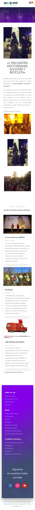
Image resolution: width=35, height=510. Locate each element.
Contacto (8, 405)
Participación (9, 416)
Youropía (8, 451)
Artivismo (8, 422)
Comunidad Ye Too (11, 399)
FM (21, 506)
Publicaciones (9, 402)
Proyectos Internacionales (14, 434)
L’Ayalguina (8, 445)
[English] (30, 2)
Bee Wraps (9, 290)
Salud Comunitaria (11, 425)
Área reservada (8, 502)
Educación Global (11, 428)
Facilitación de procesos (13, 431)
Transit (7, 419)
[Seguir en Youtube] (24, 485)
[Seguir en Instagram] (17, 485)
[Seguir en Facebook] (10, 485)
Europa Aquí (9, 448)
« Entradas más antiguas (13, 372)
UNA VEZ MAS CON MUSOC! (14, 342)
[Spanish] (32, 2)
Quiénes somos (10, 396)
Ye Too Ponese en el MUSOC (15, 237)
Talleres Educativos (11, 414)
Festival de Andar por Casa (14, 443)
